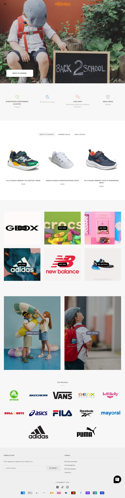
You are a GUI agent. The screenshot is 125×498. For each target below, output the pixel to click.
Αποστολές (67, 472)
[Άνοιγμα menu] (7, 4)
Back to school (20, 73)
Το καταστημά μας (69, 465)
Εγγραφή (53, 468)
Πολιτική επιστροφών (70, 461)
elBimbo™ (61, 482)
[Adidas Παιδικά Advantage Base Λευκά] (62, 160)
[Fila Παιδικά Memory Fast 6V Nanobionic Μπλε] (101, 160)
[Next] (115, 160)
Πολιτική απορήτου (70, 469)
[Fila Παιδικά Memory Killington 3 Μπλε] (23, 160)
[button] (117, 479)
